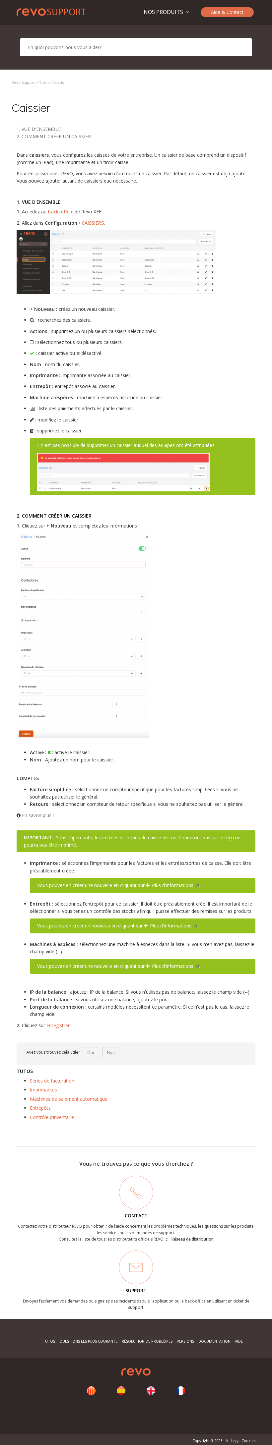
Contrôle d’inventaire (52, 1117)
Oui (90, 1052)
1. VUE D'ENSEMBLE (39, 129)
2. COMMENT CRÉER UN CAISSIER (54, 136)
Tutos (44, 82)
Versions (185, 1341)
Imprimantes (43, 1089)
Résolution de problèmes (147, 1341)
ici (197, 885)
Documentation (214, 1341)
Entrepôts (40, 1108)
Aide (239, 1341)
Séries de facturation (52, 1081)
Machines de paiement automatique (68, 1099)
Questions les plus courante (88, 1341)
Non (111, 1052)
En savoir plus (37, 815)
